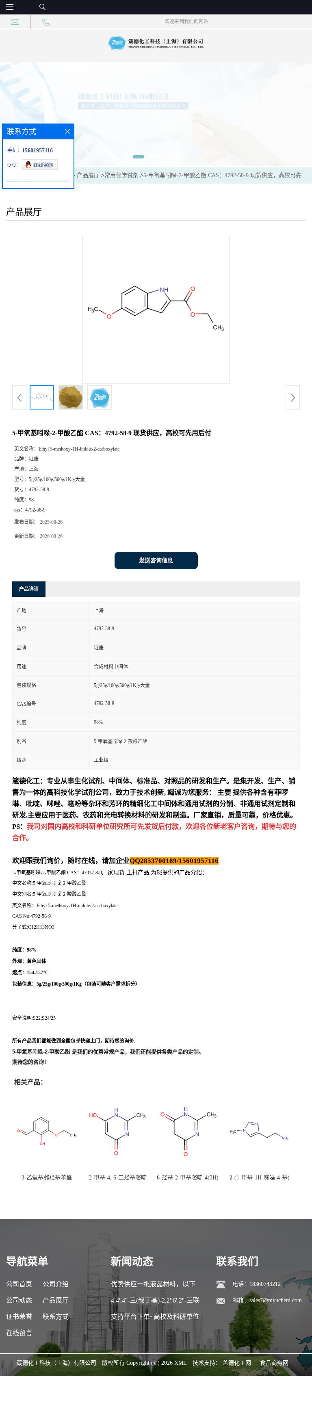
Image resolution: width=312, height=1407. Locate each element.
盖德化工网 (237, 1363)
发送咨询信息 (156, 560)
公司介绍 (56, 1284)
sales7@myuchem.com (275, 1300)
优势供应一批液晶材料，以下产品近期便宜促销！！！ (153, 1286)
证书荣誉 (19, 1316)
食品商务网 (274, 1363)
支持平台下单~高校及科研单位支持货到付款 (155, 1319)
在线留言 (19, 1332)
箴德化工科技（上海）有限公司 (56, 1363)
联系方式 (56, 1316)
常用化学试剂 (121, 175)
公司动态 (19, 1300)
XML (180, 1363)
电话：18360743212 (256, 1284)
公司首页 (19, 1284)
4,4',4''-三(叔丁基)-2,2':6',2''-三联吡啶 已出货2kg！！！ (155, 1303)
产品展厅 (88, 175)
